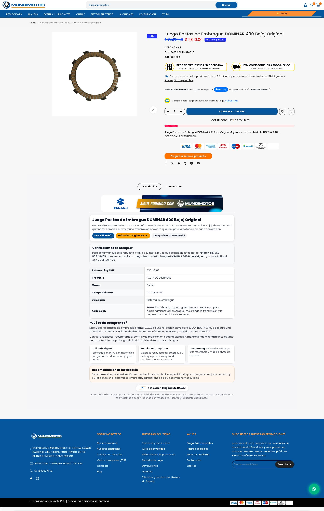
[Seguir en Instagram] (37, 478)
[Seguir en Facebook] (31, 478)
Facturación (194, 460)
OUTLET (80, 14)
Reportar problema (198, 454)
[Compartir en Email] (198, 163)
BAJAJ (177, 47)
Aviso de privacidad (153, 448)
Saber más (231, 100)
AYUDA (165, 14)
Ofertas (191, 466)
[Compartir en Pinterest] (178, 163)
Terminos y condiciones (156, 443)
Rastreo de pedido (197, 448)
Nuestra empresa (107, 443)
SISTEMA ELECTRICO (102, 14)
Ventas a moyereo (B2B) (111, 460)
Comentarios (174, 186)
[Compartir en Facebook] (166, 163)
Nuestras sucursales (108, 448)
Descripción (149, 186)
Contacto (103, 466)
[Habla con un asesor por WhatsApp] (314, 489)
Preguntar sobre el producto (188, 156)
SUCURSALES (126, 14)
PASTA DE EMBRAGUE (182, 52)
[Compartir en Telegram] (191, 163)
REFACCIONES (14, 14)
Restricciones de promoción (158, 454)
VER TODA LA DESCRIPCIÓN (180, 136)
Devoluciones (150, 466)
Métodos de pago (152, 460)
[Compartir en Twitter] (172, 163)
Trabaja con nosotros (109, 454)
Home (33, 23)
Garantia (147, 471)
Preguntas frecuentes (200, 443)
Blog (99, 471)
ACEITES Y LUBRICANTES (57, 14)
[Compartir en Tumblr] (185, 163)
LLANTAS (33, 14)
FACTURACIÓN (147, 14)
